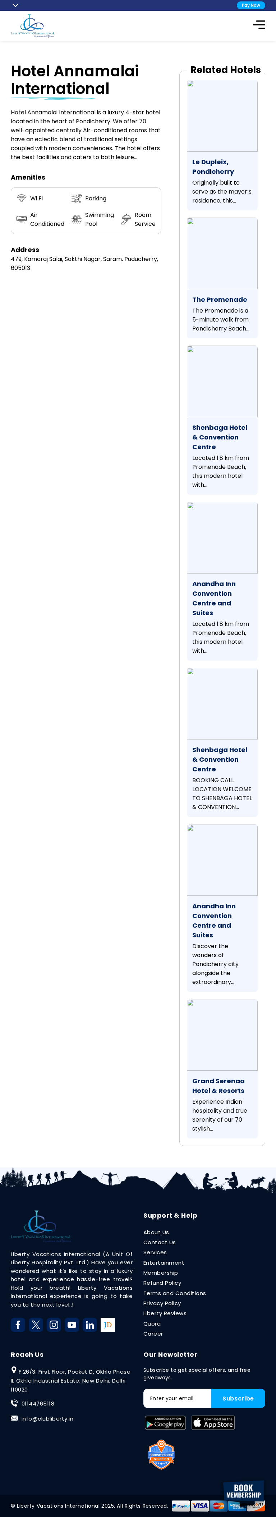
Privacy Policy (162, 1303)
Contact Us (159, 1242)
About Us (156, 1232)
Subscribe (238, 1398)
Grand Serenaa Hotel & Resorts (218, 1085)
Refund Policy (162, 1283)
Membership (160, 1272)
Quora (152, 1323)
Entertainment (163, 1262)
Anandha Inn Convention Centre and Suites (214, 598)
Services (155, 1252)
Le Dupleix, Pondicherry (213, 166)
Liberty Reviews (165, 1313)
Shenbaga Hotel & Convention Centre (219, 437)
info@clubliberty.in (47, 1418)
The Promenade (219, 299)
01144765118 (38, 1403)
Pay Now (251, 5)
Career (153, 1333)
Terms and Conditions (174, 1293)
